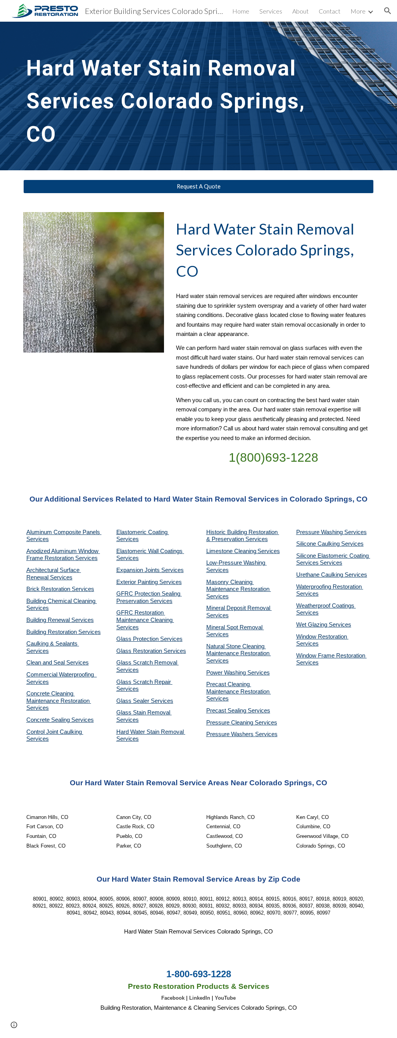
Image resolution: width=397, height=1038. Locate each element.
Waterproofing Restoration (329, 587)
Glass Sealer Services (144, 701)
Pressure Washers (230, 734)
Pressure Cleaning (230, 722)
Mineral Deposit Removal (239, 608)
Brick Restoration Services (60, 589)
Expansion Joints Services (150, 570)
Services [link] (270, 11)
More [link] (358, 11)
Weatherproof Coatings (326, 606)
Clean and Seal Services (57, 662)
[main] (168, 96)
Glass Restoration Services (151, 651)
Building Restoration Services (63, 632)
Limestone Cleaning (231, 551)
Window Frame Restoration (331, 656)
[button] (387, 11)
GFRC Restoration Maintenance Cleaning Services (145, 620)
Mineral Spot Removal (235, 627)
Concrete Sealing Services (60, 720)
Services (268, 551)
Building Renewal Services (60, 620)
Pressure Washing (320, 532)
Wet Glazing (312, 625)
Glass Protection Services (149, 639)
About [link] (300, 11)
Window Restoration (322, 637)
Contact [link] (329, 11)
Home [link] (240, 11)
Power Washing (226, 673)
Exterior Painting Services (149, 582)
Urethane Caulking (320, 575)
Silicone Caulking (318, 544)
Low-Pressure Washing (236, 563)
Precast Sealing (227, 710)
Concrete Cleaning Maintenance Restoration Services (58, 700)
